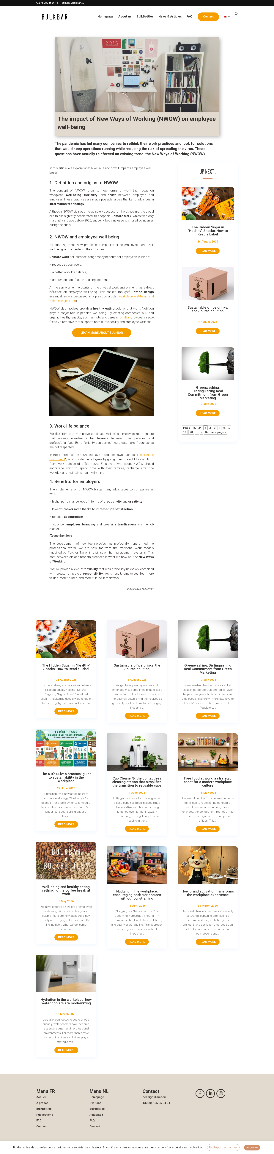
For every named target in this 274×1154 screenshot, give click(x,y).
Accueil (41, 1097)
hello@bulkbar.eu (154, 1097)
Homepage (105, 16)
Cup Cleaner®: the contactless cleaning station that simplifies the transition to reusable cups (137, 782)
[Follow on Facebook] (200, 1093)
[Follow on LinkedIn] (210, 1093)
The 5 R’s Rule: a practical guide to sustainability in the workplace (66, 777)
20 (191, 432)
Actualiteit (96, 1114)
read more (208, 251)
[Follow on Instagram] (220, 1093)
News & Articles (170, 16)
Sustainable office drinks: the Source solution (208, 309)
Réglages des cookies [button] (223, 1147)
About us (125, 16)
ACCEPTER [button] (252, 1147)
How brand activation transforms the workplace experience (208, 893)
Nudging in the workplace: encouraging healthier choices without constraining (137, 894)
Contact (41, 1126)
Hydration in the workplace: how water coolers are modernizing (66, 1001)
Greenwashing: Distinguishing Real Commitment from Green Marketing (208, 392)
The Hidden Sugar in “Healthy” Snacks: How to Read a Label (208, 230)
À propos (42, 1103)
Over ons (95, 1103)
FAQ (189, 16)
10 (185, 432)
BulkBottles (145, 16)
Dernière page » (215, 432)
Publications (44, 1114)
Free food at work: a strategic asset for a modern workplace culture (208, 782)
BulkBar (124, 317)
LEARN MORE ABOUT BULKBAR (102, 332)
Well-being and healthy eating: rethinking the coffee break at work (66, 890)
